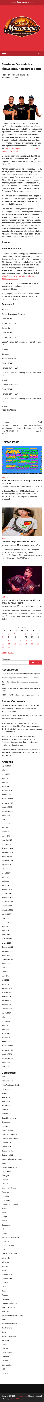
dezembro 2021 (7, 996)
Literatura (5, 1241)
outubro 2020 (7, 1054)
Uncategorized (7, 1365)
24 (15, 643)
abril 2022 (5, 980)
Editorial (5, 1184)
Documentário (7, 1171)
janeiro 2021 (6, 1042)
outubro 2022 (7, 955)
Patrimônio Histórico (9, 1303)
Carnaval (5, 1110)
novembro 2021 (7, 1001)
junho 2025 (6, 823)
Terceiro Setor (7, 1353)
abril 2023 (5, 930)
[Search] (39, 53)
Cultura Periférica (8, 1155)
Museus (5, 1266)
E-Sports (5, 1180)
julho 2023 (5, 918)
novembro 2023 (7, 902)
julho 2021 (5, 1017)
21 (38, 640)
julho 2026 (5, 770)
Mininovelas (6, 1258)
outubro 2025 (7, 807)
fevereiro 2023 (7, 939)
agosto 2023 (6, 914)
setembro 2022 (7, 959)
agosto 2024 (6, 865)
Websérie (5, 1373)
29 (3, 647)
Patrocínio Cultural (8, 1307)
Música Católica (7, 1274)
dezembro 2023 (7, 898)
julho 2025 (5, 819)
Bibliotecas (6, 1106)
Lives (4, 1250)
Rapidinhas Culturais (9, 1324)
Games (4, 1221)
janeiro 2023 (6, 943)
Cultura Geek (6, 1147)
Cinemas (5, 1126)
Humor (4, 1233)
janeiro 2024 (6, 894)
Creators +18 (6, 1143)
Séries (4, 1332)
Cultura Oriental (7, 1151)
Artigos (4, 1093)
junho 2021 (6, 1021)
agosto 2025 (6, 815)
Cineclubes (6, 1122)
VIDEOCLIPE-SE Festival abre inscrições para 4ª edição (21, 695)
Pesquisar (6, 659)
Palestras (5, 1299)
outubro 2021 (7, 1005)
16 (9, 640)
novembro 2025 (7, 803)
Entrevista (5, 1192)
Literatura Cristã (8, 1245)
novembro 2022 (7, 951)
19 (26, 640)
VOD (3, 1369)
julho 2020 (5, 1066)
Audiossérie (6, 1101)
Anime (4, 1077)
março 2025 (6, 836)
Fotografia (6, 1217)
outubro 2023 (7, 906)
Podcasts (5, 1311)
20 (32, 640)
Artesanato (6, 1089)
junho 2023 (6, 922)
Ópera (4, 1291)
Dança (4, 1163)
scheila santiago (8, 749)
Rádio (4, 1320)
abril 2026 (5, 782)
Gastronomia (6, 1225)
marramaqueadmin (10, 78)
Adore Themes (15, 1399)
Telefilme (5, 1348)
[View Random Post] (35, 53)
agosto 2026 (6, 766)
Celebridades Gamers (9, 1118)
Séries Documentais (9, 1336)
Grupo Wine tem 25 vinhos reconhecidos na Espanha (21, 674)
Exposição (5, 1196)
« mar (4, 653)
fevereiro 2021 (7, 1038)
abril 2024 (5, 881)
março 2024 (6, 885)
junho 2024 (6, 873)
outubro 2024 (7, 856)
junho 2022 (6, 972)
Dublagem (5, 1176)
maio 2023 (6, 926)
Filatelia (4, 1208)
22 (3, 643)
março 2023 (6, 935)
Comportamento (8, 1130)
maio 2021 (6, 1025)
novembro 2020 (7, 1050)
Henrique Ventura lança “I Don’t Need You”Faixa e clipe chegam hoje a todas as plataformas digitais (21, 708)
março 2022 (6, 984)
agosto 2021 (6, 1013)
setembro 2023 (7, 910)
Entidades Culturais (9, 1188)
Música (13, 410)
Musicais (5, 1283)
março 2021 (6, 1033)
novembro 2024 (7, 852)
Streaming (5, 1340)
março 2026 (6, 786)
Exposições (6, 1200)
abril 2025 (5, 832)
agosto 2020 (6, 1062)
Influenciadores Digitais (10, 1237)
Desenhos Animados (9, 1167)
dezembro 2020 (7, 1046)
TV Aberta (5, 1357)
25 (20, 643)
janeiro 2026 (6, 795)
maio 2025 (6, 828)
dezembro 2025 (7, 799)
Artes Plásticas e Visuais (10, 1085)
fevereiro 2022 (7, 988)
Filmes (4, 1213)
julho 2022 (5, 968)
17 (15, 640)
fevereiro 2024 (7, 889)
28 (38, 643)
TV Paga (5, 1361)
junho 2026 (6, 774)
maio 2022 (6, 976)
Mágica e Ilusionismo (9, 1254)
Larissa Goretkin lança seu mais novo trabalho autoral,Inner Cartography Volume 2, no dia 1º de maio (21, 752)
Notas (4, 1287)
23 (9, 643)
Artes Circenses (7, 1081)
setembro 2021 (7, 1009)
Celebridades (6, 1114)
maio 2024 (6, 877)
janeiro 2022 (6, 992)
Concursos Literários (9, 1134)
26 (26, 643)
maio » (10, 653)
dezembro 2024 (7, 848)
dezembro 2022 (7, 947)
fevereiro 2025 (7, 840)
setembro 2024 (7, 861)
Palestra (5, 1295)
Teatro (4, 1344)
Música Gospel (7, 1278)
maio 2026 (6, 778)
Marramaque (22, 1396)
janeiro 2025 (6, 844)
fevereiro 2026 (7, 791)
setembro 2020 (7, 1058)
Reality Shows (7, 1328)
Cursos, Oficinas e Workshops (12, 1159)
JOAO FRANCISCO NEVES (11, 736)
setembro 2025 (7, 811)
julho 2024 (5, 869)
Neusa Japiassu (7, 723)
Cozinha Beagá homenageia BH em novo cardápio (20, 678)
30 (9, 647)
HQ (3, 1229)
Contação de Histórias (10, 1138)
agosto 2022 (6, 963)
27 (32, 643)
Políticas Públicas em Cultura (12, 1316)
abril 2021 (5, 1029)
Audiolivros (6, 1097)
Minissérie (5, 1262)
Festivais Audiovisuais (10, 1204)
